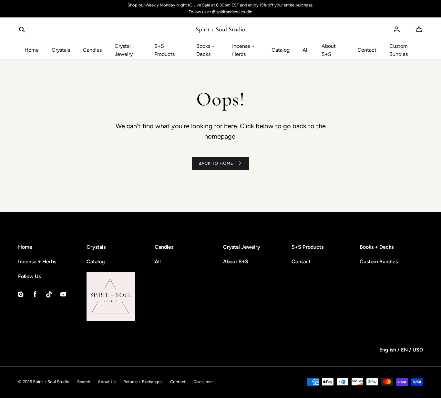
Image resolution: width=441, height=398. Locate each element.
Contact (366, 50)
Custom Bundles (398, 50)
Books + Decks (205, 50)
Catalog (281, 50)
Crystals (61, 50)
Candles (92, 50)
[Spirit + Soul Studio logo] (135, 296)
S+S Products (164, 50)
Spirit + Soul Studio (51, 381)
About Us (107, 381)
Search (83, 381)
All (306, 50)
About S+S (329, 50)
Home (32, 50)
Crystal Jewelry (124, 50)
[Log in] (397, 29)
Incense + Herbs (243, 50)
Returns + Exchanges (142, 381)
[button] (22, 29)
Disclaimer (203, 381)
